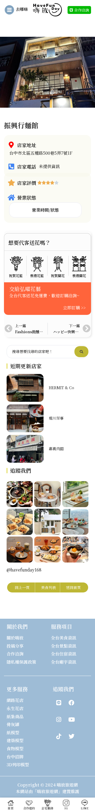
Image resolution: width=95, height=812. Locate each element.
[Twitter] (71, 736)
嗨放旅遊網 (67, 785)
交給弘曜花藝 (25, 289)
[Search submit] (81, 351)
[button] (45, 210)
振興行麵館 (21, 125)
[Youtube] (71, 719)
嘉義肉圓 (56, 448)
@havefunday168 (24, 570)
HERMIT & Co (61, 387)
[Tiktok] (58, 736)
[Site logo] (47, 9)
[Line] (58, 703)
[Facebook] (71, 703)
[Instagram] (58, 719)
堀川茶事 (56, 418)
